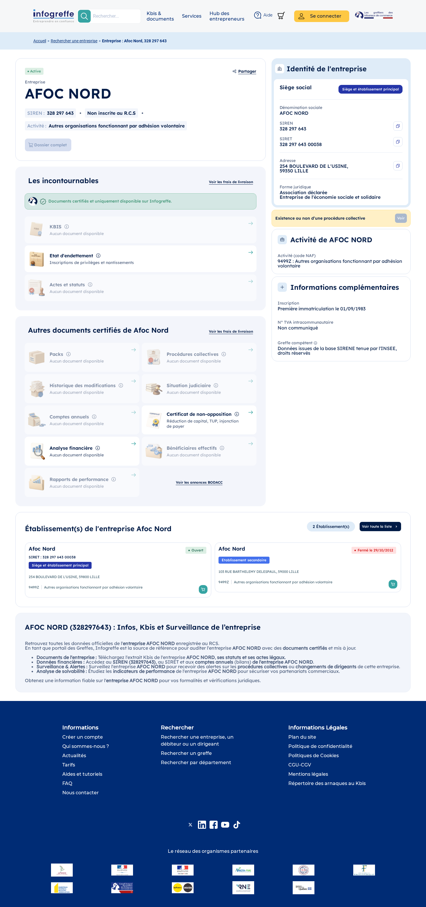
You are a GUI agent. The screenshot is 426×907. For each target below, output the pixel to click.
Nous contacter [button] (80, 792)
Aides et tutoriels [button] (82, 774)
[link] (118, 570)
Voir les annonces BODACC (199, 482)
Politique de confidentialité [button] (320, 746)
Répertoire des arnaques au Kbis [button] (327, 783)
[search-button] (84, 16)
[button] (160, 16)
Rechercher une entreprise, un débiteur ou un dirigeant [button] (197, 740)
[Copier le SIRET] (398, 141)
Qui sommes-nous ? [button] (85, 746)
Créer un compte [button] (82, 737)
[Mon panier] (281, 16)
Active (35, 71)
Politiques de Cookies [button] (313, 755)
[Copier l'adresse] (398, 165)
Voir (401, 218)
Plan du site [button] (302, 737)
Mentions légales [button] (308, 774)
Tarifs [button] (68, 765)
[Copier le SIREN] (398, 126)
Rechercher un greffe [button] (186, 753)
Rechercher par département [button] (196, 762)
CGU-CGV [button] (299, 765)
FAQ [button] (67, 783)
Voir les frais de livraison (231, 182)
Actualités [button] (74, 755)
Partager (247, 71)
